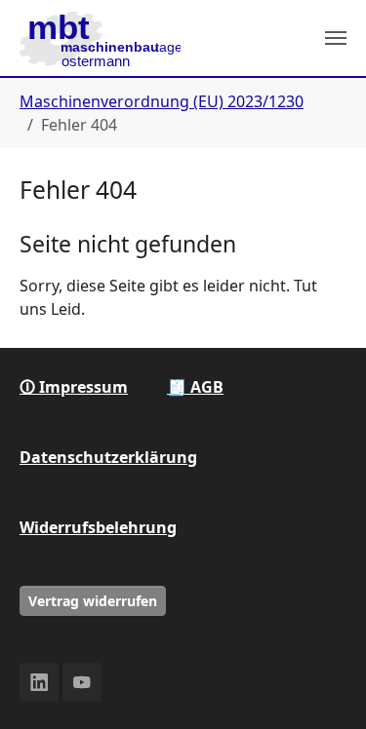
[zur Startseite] (100, 38)
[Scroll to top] (323, 686)
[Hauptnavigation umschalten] (335, 38)
